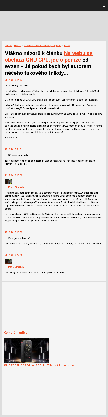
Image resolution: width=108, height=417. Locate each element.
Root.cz (8, 46)
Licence (17, 46)
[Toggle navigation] (104, 5)
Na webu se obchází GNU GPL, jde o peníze (42, 46)
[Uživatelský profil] (8, 183)
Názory (67, 46)
